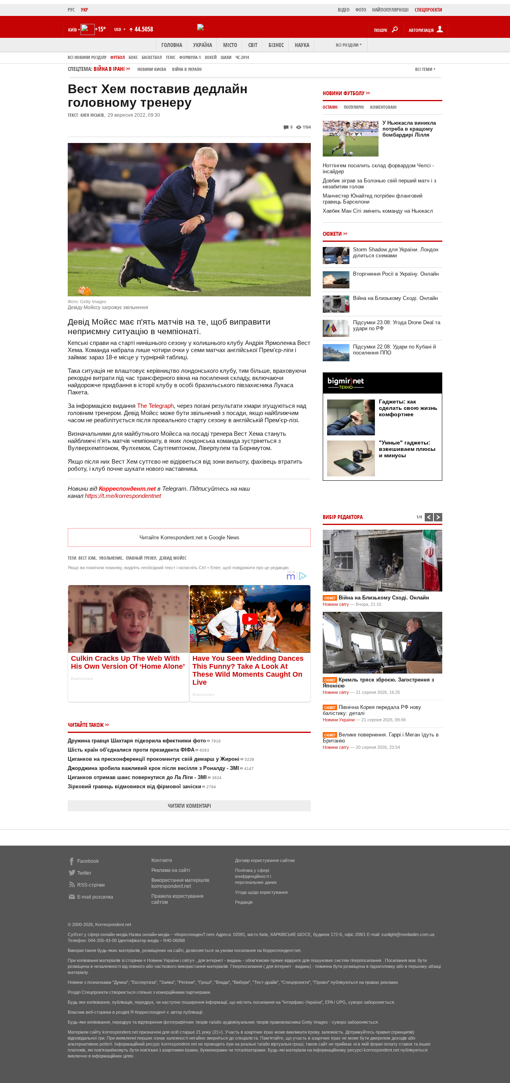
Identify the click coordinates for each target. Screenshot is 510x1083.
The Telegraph (155, 405)
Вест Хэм (87, 558)
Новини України (339, 719)
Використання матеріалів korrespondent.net (180, 883)
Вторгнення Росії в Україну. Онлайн (396, 274)
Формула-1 (190, 57)
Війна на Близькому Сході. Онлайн (395, 298)
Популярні (354, 107)
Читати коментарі (189, 805)
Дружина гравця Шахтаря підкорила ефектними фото (144, 741)
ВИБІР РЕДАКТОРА (343, 517)
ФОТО (360, 9)
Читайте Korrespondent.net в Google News (189, 538)
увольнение (110, 558)
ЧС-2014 (242, 57)
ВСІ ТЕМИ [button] (423, 69)
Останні (330, 107)
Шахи (226, 57)
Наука (302, 45)
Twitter (84, 873)
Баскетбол (152, 57)
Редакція (244, 902)
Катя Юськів (92, 115)
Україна (202, 45)
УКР (84, 9)
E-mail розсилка (95, 897)
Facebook (88, 861)
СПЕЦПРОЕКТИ (428, 9)
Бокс (133, 57)
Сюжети (332, 233)
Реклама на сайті (170, 870)
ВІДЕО (343, 9)
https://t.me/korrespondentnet (123, 495)
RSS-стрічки (91, 885)
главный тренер (141, 558)
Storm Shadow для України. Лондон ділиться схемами (395, 253)
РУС (71, 9)
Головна (171, 45)
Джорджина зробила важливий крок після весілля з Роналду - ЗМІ (161, 768)
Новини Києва (151, 69)
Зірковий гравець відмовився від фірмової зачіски (142, 786)
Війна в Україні (187, 69)
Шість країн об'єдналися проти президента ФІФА (138, 750)
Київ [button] (72, 30)
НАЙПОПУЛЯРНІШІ (390, 9)
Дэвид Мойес (172, 558)
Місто (230, 45)
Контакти (161, 860)
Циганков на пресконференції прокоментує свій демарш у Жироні (161, 759)
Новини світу (336, 604)
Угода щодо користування (261, 892)
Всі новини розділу (87, 57)
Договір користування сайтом (265, 860)
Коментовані (383, 107)
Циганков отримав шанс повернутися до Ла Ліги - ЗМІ (145, 777)
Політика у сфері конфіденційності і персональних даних (256, 876)
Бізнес (276, 45)
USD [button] (118, 29)
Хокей (211, 57)
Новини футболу (344, 93)
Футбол (117, 57)
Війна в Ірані (148, 68)
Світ (252, 45)
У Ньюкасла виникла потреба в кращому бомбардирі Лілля (409, 129)
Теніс (170, 57)
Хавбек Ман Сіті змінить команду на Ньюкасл (378, 211)
